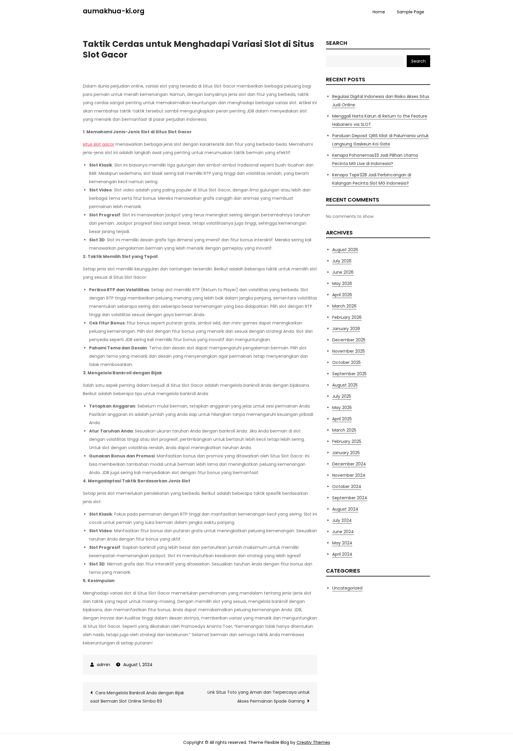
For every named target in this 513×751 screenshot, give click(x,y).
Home (379, 12)
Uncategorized (347, 588)
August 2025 (345, 385)
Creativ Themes (313, 742)
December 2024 (349, 464)
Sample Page (410, 12)
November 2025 (348, 351)
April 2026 (342, 295)
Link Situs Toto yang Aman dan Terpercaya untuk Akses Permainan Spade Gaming (259, 696)
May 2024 (342, 543)
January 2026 (346, 329)
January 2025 (346, 453)
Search (336, 43)
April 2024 (342, 554)
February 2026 (347, 317)
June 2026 (343, 272)
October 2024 (346, 486)
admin (103, 665)
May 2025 (342, 408)
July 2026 (342, 261)
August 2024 (345, 509)
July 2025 (341, 396)
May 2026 (342, 283)
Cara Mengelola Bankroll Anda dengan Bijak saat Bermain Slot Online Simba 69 (137, 697)
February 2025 (346, 441)
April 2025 (342, 419)
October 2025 (346, 362)
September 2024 (349, 498)
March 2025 (344, 430)
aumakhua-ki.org (114, 11)
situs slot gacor (98, 144)
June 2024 (343, 532)
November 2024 (348, 475)
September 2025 (349, 374)
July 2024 (342, 520)
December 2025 (348, 340)
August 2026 (345, 250)
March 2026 (344, 306)
